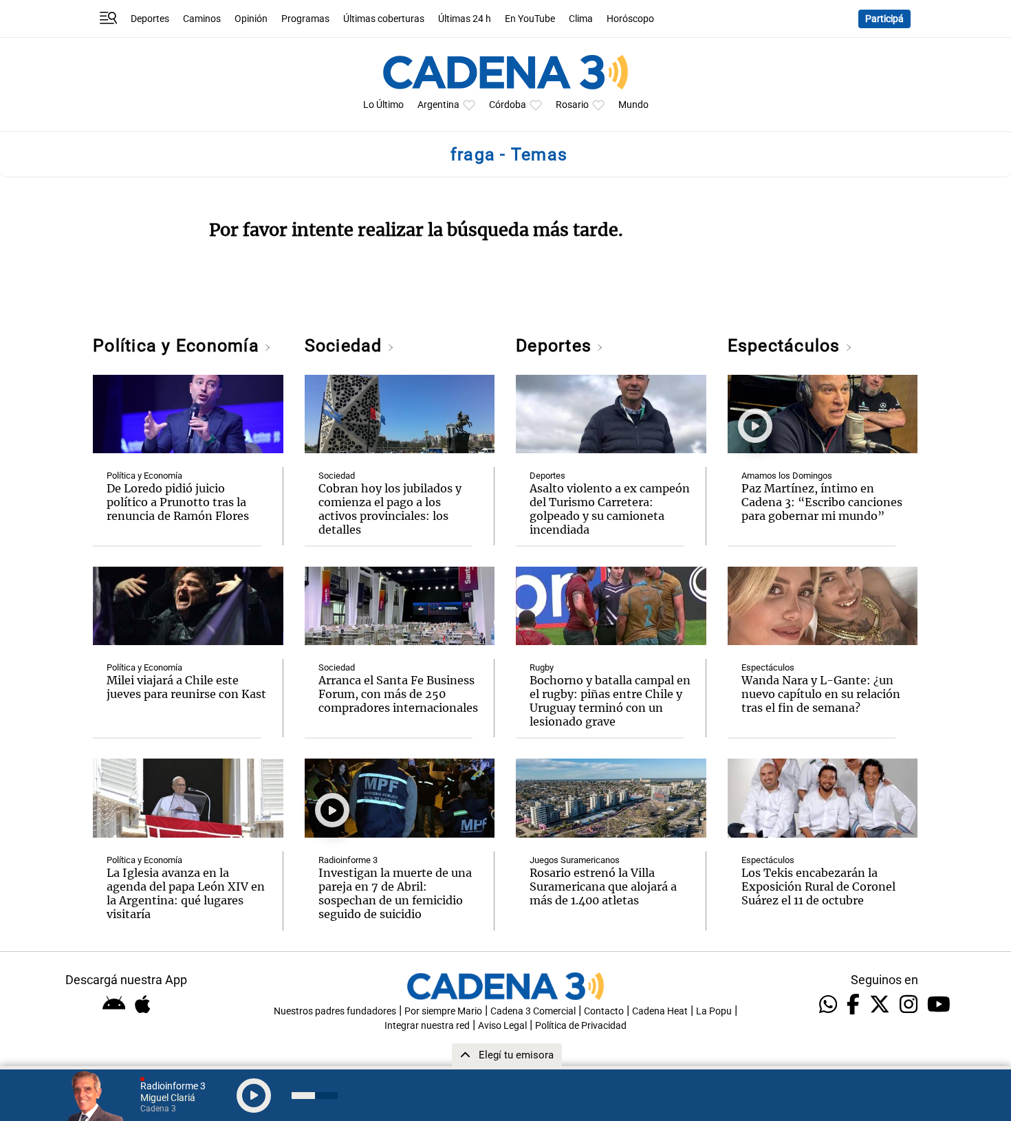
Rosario (572, 105)
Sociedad (346, 346)
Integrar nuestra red (427, 1026)
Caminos (202, 19)
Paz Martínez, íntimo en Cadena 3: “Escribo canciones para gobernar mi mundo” (821, 502)
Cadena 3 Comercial (533, 1011)
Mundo (633, 105)
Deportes (150, 19)
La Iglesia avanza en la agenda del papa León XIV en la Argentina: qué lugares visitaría (186, 893)
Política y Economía (178, 346)
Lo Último (383, 105)
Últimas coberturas (383, 19)
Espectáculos (786, 346)
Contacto (604, 1011)
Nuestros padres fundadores (335, 1011)
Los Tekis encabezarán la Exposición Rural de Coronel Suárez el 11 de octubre (818, 886)
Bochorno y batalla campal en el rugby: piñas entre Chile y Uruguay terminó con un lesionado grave (610, 700)
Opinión (251, 19)
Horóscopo (630, 19)
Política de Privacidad (581, 1026)
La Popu (714, 1011)
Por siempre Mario (443, 1011)
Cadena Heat (660, 1011)
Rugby (542, 667)
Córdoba (507, 105)
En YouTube (530, 19)
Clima (581, 19)
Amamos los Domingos (786, 475)
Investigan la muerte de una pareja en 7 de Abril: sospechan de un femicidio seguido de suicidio (395, 893)
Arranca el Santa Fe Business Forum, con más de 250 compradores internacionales (398, 694)
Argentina (438, 105)
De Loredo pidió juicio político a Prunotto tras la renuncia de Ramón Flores (178, 502)
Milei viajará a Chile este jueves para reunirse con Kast (186, 687)
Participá (884, 19)
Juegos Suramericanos (575, 860)
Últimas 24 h (464, 19)
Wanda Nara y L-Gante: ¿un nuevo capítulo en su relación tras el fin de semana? (820, 694)
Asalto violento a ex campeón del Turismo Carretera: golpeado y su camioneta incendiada (610, 508)
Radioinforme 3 (348, 860)
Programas (305, 19)
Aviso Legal (502, 1026)
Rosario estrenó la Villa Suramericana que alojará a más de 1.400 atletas (603, 886)
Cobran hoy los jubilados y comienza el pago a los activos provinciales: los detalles (389, 508)
